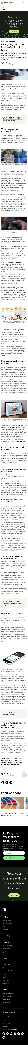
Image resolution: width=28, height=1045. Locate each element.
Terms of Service (7, 1017)
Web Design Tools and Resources (10, 811)
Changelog (5, 983)
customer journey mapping (9, 427)
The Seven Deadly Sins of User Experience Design (12, 603)
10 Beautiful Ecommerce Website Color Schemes (12, 814)
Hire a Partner (6, 999)
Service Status (6, 1002)
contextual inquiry (20, 441)
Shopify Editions (7, 923)
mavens (12, 341)
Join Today (14, 31)
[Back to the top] (4, 910)
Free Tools (5, 980)
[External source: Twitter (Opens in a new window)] (6, 782)
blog (2, 41)
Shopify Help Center (8, 993)
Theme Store (6, 949)
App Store (5, 952)
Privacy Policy (6, 1023)
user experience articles (12, 763)
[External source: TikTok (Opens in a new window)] (18, 1033)
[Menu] (26, 3)
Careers (4, 926)
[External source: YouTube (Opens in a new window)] (11, 1033)
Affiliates (4, 958)
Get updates (14, 858)
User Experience (11, 41)
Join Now (21, 3)
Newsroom (5, 933)
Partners (4, 955)
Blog (3, 968)
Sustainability (6, 936)
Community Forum (7, 996)
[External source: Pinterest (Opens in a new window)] (3, 1037)
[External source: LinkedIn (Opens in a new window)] (10, 782)
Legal (4, 1020)
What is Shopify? (7, 920)
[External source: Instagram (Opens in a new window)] (15, 1033)
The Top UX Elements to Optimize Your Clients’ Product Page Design (12, 118)
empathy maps (20, 426)
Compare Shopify (7, 971)
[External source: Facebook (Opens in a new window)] (2, 782)
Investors (5, 929)
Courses (4, 977)
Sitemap (4, 1026)
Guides (4, 974)
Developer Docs (7, 945)
